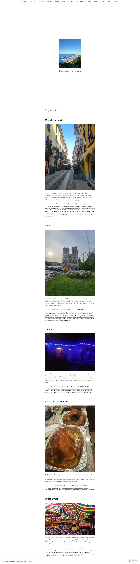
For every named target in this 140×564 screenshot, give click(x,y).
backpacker (75, 206)
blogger (85, 206)
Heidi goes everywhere (70, 71)
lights (46, 317)
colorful (61, 208)
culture (72, 208)
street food (77, 213)
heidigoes (67, 210)
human (84, 315)
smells (91, 317)
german (53, 552)
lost (58, 211)
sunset (90, 213)
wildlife (80, 214)
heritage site (76, 315)
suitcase (82, 213)
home (73, 390)
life (46, 211)
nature (68, 317)
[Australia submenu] (27, 1)
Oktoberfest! (52, 499)
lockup (55, 211)
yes (51, 216)
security (88, 211)
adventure (50, 206)
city (58, 208)
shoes (92, 211)
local (48, 211)
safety (84, 211)
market (61, 211)
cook (64, 208)
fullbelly (47, 315)
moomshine (67, 489)
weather (76, 214)
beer (60, 551)
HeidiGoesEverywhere (75, 210)
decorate (74, 389)
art (66, 206)
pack (75, 211)
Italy (88, 210)
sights (54, 213)
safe (82, 211)
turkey (83, 489)
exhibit (82, 313)
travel (84, 204)
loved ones (47, 392)
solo (60, 213)
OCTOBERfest (60, 554)
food (57, 210)
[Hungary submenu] (59, 1)
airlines (59, 206)
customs (76, 208)
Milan (81, 204)
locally (51, 211)
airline (55, 206)
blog (63, 312)
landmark (82, 552)
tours (54, 214)
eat (49, 210)
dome (67, 313)
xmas (84, 392)
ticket (51, 214)
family (90, 389)
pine (67, 392)
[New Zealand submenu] (83, 1)
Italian (85, 210)
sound (68, 213)
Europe (51, 210)
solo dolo (64, 213)
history (80, 315)
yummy (89, 392)
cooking (68, 208)
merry (52, 392)
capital (54, 208)
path (73, 317)
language (92, 210)
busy (52, 208)
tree (81, 392)
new (71, 211)
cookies (90, 312)
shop (46, 213)
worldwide (47, 216)
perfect (78, 211)
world (90, 214)
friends (46, 390)
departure (81, 208)
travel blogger (66, 214)
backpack (69, 206)
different (86, 208)
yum (87, 392)
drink (93, 208)
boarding (90, 206)
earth (46, 210)
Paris (47, 225)
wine (83, 214)
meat (65, 211)
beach (49, 488)
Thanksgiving (74, 489)
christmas (53, 389)
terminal (47, 214)
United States (86, 386)
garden (51, 315)
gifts (54, 390)
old (73, 211)
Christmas (50, 329)
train (56, 555)
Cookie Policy (30, 561)
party (60, 392)
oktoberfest (67, 554)
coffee (84, 312)
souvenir (72, 213)
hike (82, 210)
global (63, 210)
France (83, 309)
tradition (58, 214)
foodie (59, 210)
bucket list (47, 208)
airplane (63, 206)
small (57, 213)
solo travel (59, 318)
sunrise (86, 213)
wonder (86, 214)
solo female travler (52, 318)
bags (82, 206)
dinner (89, 208)
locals (56, 317)
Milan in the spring (54, 120)
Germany (58, 552)
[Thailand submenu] (98, 1)
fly (54, 210)
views (72, 214)
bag (79, 206)
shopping (50, 213)
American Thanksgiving (57, 401)
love (61, 317)
